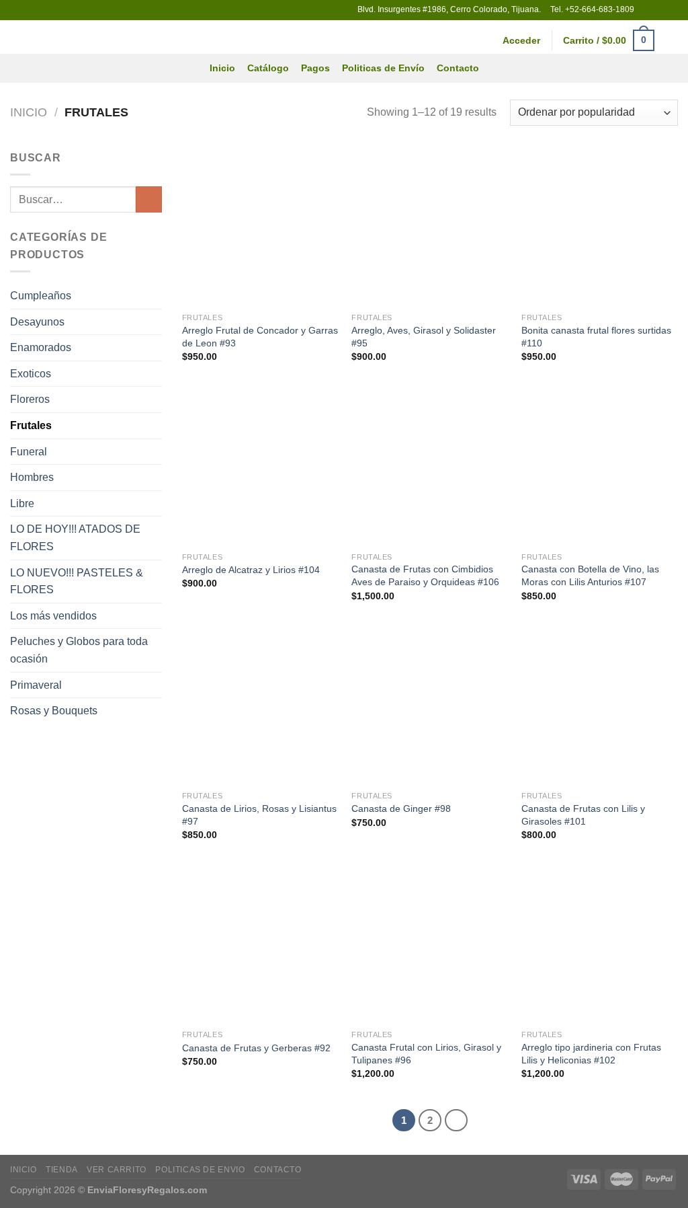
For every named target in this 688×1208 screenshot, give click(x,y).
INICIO (23, 1169)
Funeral (28, 451)
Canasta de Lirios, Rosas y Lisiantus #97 (259, 815)
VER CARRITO (116, 1169)
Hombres (32, 477)
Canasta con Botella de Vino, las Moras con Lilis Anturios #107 (590, 575)
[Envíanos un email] (658, 10)
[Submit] (149, 199)
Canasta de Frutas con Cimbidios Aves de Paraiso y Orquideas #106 (425, 575)
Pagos (315, 68)
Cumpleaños (40, 295)
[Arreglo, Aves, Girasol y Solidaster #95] (429, 227)
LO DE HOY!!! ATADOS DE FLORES (75, 537)
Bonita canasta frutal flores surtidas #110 (596, 336)
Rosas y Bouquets (53, 710)
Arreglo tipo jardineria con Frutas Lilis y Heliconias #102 (591, 1053)
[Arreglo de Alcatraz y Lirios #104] (260, 466)
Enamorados (40, 347)
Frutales (31, 425)
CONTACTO (278, 1169)
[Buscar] (672, 40)
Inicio (222, 68)
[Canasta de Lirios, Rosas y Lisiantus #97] (260, 706)
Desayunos (37, 322)
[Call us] (671, 10)
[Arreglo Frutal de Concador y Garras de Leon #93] (260, 227)
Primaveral (36, 685)
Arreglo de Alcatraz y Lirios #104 (251, 569)
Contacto (458, 68)
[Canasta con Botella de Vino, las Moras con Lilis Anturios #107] (599, 466)
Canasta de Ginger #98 (401, 808)
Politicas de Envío (383, 68)
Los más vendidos (53, 615)
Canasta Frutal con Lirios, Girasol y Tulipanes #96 (426, 1053)
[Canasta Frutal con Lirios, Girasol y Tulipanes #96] (429, 944)
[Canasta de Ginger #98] (429, 706)
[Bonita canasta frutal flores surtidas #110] (599, 227)
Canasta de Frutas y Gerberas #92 (256, 1048)
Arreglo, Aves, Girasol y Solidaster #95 (423, 336)
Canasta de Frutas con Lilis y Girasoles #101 (583, 815)
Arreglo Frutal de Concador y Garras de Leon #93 (260, 336)
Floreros (30, 399)
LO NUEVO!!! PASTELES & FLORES (76, 581)
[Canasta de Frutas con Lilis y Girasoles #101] (599, 706)
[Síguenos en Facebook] (646, 10)
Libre (22, 503)
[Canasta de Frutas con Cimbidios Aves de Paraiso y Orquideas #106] (429, 466)
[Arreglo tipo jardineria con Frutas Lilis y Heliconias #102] (599, 944)
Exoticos (30, 373)
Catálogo (268, 68)
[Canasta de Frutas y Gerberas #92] (260, 944)
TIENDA (62, 1169)
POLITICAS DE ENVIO (200, 1169)
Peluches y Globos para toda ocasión (79, 650)
